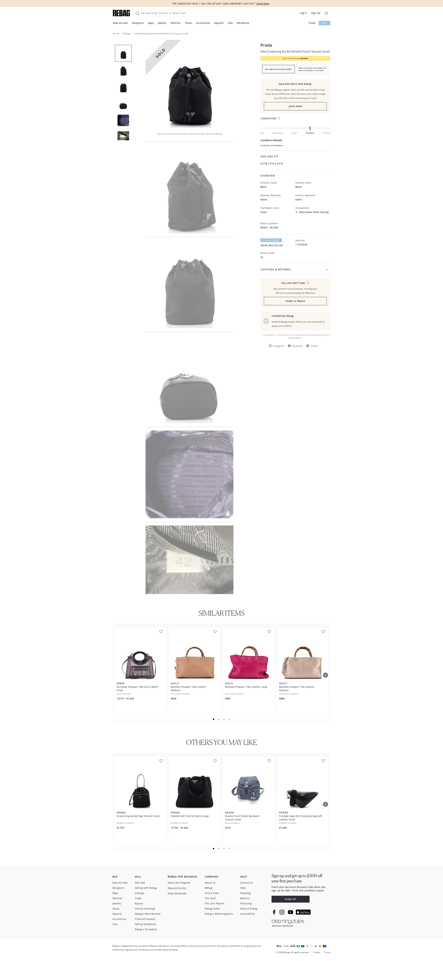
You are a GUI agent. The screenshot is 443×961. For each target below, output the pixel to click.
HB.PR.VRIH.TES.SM (271, 245)
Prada (266, 45)
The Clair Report (214, 903)
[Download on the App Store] (303, 912)
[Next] (325, 675)
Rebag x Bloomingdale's (219, 913)
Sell (324, 23)
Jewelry (162, 23)
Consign (139, 893)
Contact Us (246, 882)
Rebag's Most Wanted (148, 913)
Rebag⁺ (209, 887)
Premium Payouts (145, 919)
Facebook (297, 346)
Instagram (278, 346)
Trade (311, 23)
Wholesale (243, 23)
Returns (245, 898)
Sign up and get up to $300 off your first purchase (297, 878)
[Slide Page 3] (224, 719)
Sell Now (140, 882)
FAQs (243, 887)
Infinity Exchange (145, 908)
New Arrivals (120, 23)
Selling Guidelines (145, 924)
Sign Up (315, 13)
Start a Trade (295, 301)
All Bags (127, 33)
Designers (138, 23)
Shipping (245, 893)
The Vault (210, 898)
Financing (246, 903)
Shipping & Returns (276, 269)
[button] (189, 83)
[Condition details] (279, 118)
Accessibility (247, 913)
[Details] (308, 283)
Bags (151, 23)
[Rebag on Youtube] (291, 912)
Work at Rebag (248, 908)
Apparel (219, 23)
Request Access (177, 888)
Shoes (188, 23)
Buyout (139, 903)
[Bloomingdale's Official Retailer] (288, 922)
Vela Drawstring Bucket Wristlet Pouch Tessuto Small (294, 51)
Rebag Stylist (212, 908)
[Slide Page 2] (219, 719)
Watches (176, 23)
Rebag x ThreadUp (146, 929)
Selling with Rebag (146, 887)
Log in (303, 13)
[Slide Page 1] (213, 719)
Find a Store (212, 893)
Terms (327, 952)
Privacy (316, 952)
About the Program (179, 882)
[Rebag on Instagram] (282, 912)
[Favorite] (161, 631)
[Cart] (326, 13)
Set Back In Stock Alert (278, 69)
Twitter (314, 346)
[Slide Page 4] (229, 719)
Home (116, 33)
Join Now (295, 106)
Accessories (203, 23)
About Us (210, 882)
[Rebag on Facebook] (275, 912)
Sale (230, 23)
